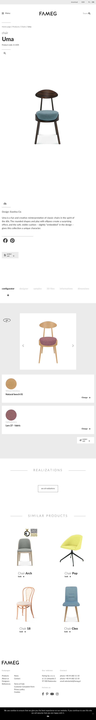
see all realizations (48, 488)
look (20, 576)
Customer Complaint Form (24, 687)
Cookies (17, 692)
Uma (8, 39)
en (93, 2)
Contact (17, 679)
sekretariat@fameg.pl (72, 681)
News (16, 676)
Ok (48, 716)
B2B (83, 2)
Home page (6, 27)
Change (85, 397)
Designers (5, 681)
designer (24, 289)
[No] (93, 713)
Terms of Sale (19, 684)
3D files (50, 289)
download (74, 2)
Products (15, 27)
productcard (9, 255)
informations (66, 289)
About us (5, 679)
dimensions (83, 289)
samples (38, 289)
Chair (25, 573)
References (6, 684)
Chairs (23, 27)
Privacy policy (19, 689)
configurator (8, 289)
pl (89, 2)
